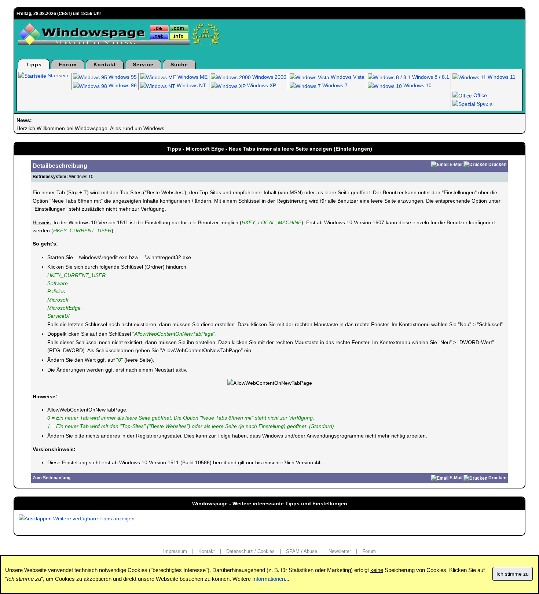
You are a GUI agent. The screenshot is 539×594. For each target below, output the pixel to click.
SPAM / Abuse (301, 551)
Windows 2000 (268, 77)
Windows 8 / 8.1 (430, 77)
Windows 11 (501, 77)
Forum (68, 64)
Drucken (497, 164)
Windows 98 (122, 85)
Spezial (484, 104)
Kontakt (105, 64)
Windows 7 (334, 85)
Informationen (268, 579)
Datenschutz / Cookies (250, 551)
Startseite (58, 75)
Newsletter (340, 551)
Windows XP (261, 85)
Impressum (175, 551)
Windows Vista (346, 77)
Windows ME (192, 77)
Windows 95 (122, 77)
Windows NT (190, 85)
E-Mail (456, 164)
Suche (179, 64)
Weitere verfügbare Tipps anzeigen (93, 518)
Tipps (34, 64)
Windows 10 (417, 85)
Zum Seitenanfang (51, 477)
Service (143, 64)
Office (479, 95)
